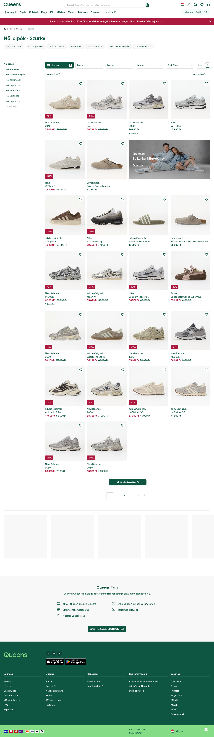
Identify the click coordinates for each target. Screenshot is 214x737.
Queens (95, 12)
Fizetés (7, 686)
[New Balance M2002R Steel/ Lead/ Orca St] (190, 330)
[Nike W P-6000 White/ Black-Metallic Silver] (190, 99)
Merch (71, 12)
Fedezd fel (138, 165)
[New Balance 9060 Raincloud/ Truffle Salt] (106, 441)
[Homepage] (23, 655)
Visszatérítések (11, 695)
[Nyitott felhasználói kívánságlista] (202, 4)
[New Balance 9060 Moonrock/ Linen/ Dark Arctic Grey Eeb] (106, 385)
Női (206, 12)
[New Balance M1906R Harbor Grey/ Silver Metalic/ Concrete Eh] (65, 270)
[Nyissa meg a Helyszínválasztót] (182, 4)
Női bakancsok (13, 80)
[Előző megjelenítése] (146, 495)
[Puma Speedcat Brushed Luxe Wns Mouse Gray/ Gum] (190, 270)
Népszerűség (199, 74)
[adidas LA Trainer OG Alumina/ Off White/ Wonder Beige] (148, 385)
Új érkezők (176, 681)
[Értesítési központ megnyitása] (195, 4)
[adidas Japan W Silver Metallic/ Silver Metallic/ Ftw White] (106, 270)
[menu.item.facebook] (48, 653)
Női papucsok (13, 85)
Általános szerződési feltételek (144, 681)
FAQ (6, 705)
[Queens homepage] (12, 4)
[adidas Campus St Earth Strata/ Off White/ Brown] (65, 215)
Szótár (49, 695)
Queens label (177, 714)
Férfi (198, 12)
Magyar (180, 731)
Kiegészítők (47, 12)
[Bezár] (210, 21)
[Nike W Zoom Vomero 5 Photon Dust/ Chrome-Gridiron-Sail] (148, 270)
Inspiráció (110, 12)
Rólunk (49, 681)
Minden (189, 12)
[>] (207, 65)
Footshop (50, 705)
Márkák (61, 12)
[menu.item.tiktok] (59, 653)
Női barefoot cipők (15, 74)
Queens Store (52, 686)
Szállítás (7, 681)
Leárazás (83, 12)
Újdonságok (10, 12)
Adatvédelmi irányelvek (140, 686)
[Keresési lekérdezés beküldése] (147, 5)
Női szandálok (13, 90)
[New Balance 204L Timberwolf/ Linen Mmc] (65, 99)
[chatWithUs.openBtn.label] (206, 729)
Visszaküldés (10, 691)
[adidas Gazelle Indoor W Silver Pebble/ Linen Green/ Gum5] (106, 330)
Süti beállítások (136, 691)
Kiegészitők (176, 695)
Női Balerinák (12, 96)
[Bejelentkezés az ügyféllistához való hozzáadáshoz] (80, 83)
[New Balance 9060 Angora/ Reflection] (65, 330)
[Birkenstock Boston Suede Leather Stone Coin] (106, 159)
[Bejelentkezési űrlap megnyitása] (189, 4)
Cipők (23, 12)
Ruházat (33, 12)
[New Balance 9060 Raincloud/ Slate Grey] (65, 441)
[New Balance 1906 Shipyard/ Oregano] (148, 330)
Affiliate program (54, 700)
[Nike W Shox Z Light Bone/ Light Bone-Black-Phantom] (65, 159)
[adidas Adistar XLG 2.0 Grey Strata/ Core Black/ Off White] (65, 385)
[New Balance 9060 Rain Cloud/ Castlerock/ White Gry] (148, 99)
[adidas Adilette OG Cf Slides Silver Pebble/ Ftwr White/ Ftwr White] (148, 215)
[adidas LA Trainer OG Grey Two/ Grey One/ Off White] (190, 385)
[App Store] (55, 661)
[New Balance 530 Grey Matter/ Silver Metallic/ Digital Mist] (106, 99)
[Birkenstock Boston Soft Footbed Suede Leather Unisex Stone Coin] (190, 215)
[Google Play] (75, 661)
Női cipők (9, 64)
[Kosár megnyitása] (208, 4)
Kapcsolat (8, 709)
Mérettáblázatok (12, 700)
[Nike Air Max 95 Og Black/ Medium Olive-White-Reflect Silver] (106, 215)
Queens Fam (79, 593)
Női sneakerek (13, 69)
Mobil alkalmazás (95, 686)
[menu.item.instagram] (53, 653)
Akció (173, 709)
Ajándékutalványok (55, 691)
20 (138, 495)
